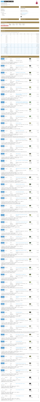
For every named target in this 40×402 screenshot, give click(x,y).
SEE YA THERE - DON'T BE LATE (20, 334)
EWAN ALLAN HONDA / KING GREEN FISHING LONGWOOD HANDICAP (21, 94)
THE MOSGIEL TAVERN (19, 236)
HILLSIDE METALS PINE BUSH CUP (20, 116)
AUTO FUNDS (17, 229)
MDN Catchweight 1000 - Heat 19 (20, 383)
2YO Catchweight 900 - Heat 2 (20, 395)
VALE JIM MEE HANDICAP (19, 312)
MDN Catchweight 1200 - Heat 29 (20, 377)
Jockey (5, 1)
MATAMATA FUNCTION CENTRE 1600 (21, 363)
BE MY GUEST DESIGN (19, 87)
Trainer (8, 1)
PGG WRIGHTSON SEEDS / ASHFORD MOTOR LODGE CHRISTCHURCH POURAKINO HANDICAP (22, 102)
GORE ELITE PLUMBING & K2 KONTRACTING (21, 267)
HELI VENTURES (18, 58)
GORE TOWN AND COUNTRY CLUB (20, 319)
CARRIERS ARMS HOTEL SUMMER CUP (21, 205)
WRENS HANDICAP (18, 153)
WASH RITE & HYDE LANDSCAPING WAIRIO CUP (22, 242)
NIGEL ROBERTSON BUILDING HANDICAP (21, 139)
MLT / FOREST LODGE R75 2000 (20, 130)
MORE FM (17, 109)
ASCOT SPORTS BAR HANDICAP (20, 191)
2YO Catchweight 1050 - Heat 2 (20, 389)
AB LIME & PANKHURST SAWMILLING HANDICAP (22, 259)
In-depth (2, 1)
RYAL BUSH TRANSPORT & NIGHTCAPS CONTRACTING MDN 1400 (21, 348)
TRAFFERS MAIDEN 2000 (19, 341)
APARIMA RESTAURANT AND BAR (20, 184)
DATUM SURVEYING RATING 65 (20, 65)
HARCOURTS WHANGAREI (19, 356)
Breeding (12, 1)
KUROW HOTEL (18, 80)
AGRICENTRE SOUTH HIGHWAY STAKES (21, 177)
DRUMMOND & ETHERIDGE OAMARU (20, 72)
